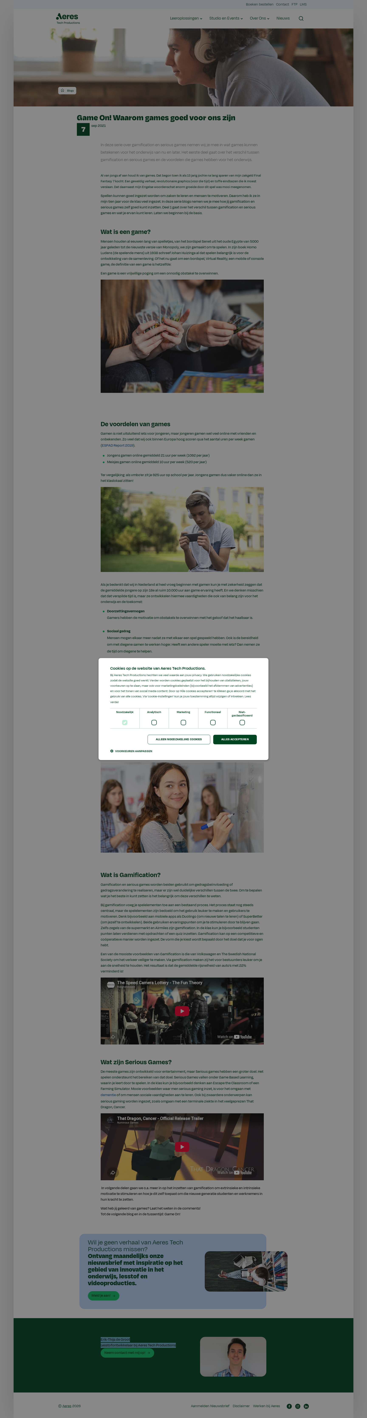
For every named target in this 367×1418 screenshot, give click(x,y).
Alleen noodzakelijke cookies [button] (179, 739)
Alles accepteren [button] (235, 739)
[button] (131, 751)
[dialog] (183, 709)
